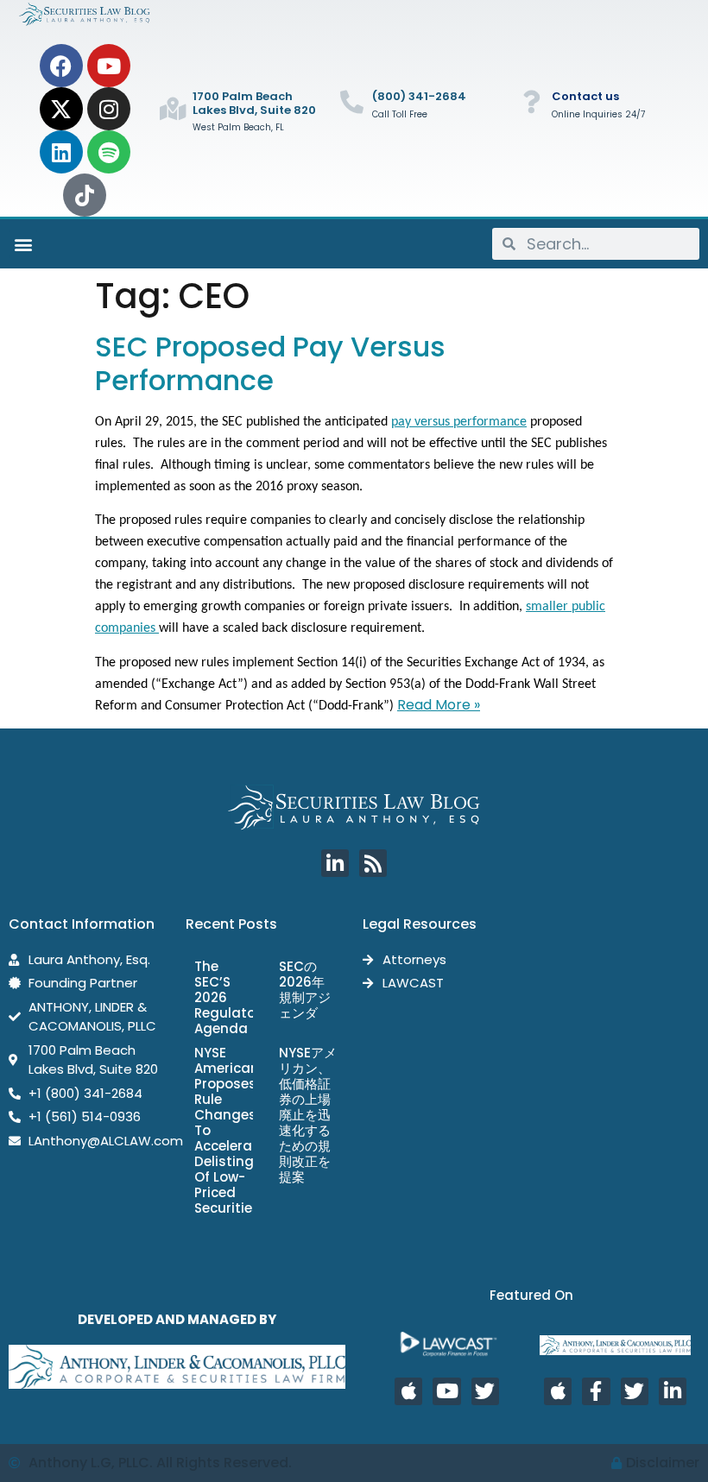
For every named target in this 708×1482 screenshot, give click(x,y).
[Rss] (373, 863)
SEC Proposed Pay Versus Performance (270, 363)
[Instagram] (108, 108)
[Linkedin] (61, 151)
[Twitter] (485, 1391)
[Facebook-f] (596, 1391)
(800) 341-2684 (419, 96)
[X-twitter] (61, 108)
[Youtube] (108, 65)
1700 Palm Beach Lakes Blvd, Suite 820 (254, 103)
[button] (23, 244)
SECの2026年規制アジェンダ (305, 989)
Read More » (438, 705)
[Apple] (408, 1391)
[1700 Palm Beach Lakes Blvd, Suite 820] (172, 108)
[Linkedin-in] (335, 863)
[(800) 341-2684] (351, 101)
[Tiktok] (84, 195)
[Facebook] (61, 65)
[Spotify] (108, 151)
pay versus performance (459, 422)
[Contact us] (531, 101)
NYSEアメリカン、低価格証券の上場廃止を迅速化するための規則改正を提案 (308, 1115)
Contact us (585, 96)
